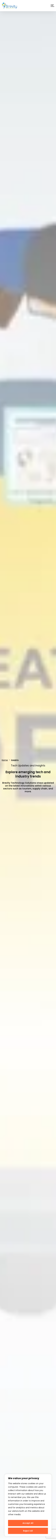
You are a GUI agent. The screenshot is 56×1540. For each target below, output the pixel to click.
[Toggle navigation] (52, 5)
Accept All (28, 1523)
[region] (28, 1505)
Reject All (28, 1530)
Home (5, 760)
